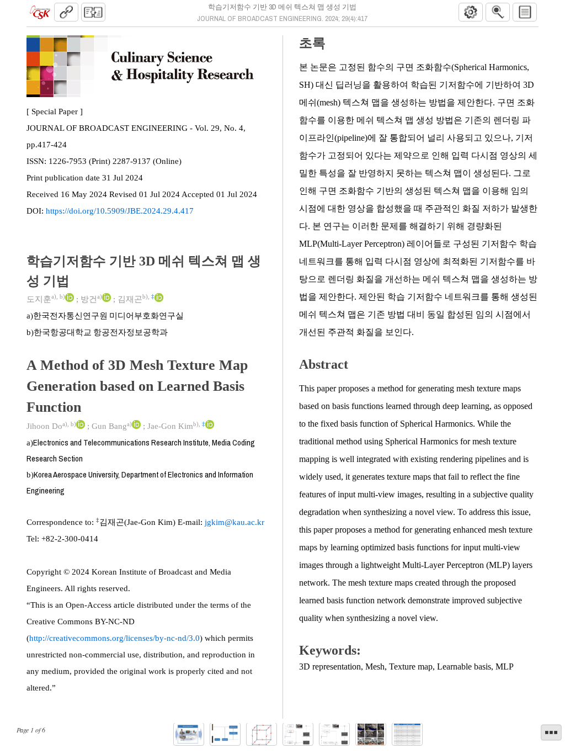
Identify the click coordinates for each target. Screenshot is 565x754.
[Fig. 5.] (334, 734)
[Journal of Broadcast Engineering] (39, 12)
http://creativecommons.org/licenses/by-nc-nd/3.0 (114, 638)
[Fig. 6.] (370, 734)
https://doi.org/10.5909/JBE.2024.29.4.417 (120, 210)
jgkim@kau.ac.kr (234, 522)
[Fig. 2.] (225, 734)
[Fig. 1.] (188, 734)
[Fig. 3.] (261, 734)
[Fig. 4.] (297, 734)
